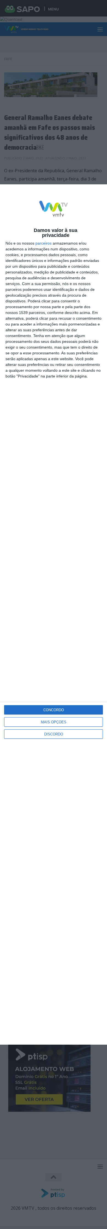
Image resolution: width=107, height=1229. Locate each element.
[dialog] (53, 614)
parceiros (43, 243)
